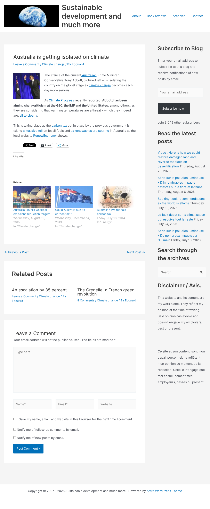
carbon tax (59, 125)
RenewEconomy (45, 135)
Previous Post (17, 252)
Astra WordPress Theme (164, 491)
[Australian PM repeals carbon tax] (116, 197)
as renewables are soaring (90, 131)
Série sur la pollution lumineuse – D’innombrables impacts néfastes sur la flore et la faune (181, 182)
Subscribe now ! (174, 108)
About (136, 16)
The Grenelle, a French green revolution (106, 292)
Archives (179, 16)
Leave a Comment (26, 64)
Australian (89, 75)
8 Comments (85, 300)
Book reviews (157, 16)
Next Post (136, 252)
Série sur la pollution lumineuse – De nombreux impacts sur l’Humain (181, 235)
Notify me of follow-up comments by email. (48, 430)
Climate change (53, 64)
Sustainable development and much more (92, 16)
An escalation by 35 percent (39, 289)
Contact (197, 16)
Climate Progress (61, 100)
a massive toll (32, 131)
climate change (100, 85)
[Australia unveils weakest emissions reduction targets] (32, 197)
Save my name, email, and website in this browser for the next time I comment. (76, 419)
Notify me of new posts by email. (40, 438)
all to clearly (28, 115)
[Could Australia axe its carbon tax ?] (74, 197)
